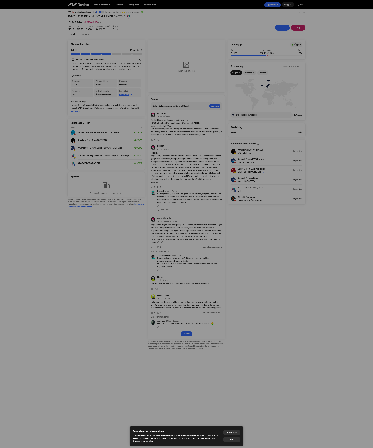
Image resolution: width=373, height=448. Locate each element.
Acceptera (231, 432)
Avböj (232, 439)
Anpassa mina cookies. (143, 441)
